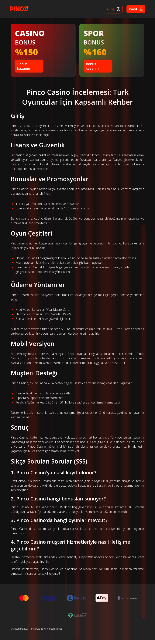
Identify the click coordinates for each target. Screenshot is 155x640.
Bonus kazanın (23, 66)
